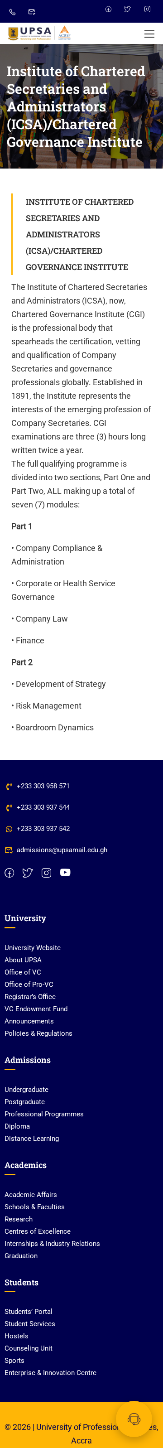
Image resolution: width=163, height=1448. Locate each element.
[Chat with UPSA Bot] (134, 1419)
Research (19, 1219)
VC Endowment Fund (36, 1009)
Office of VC (23, 972)
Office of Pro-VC (29, 984)
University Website (33, 948)
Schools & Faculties (35, 1207)
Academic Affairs (31, 1195)
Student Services (30, 1324)
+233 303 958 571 (43, 786)
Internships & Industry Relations (52, 1244)
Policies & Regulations (38, 1033)
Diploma (17, 1126)
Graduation (21, 1256)
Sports (14, 1360)
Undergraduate (26, 1090)
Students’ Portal (29, 1312)
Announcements (29, 1021)
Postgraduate (25, 1102)
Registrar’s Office (30, 997)
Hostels (17, 1336)
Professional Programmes (44, 1114)
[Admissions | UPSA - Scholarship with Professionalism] (39, 33)
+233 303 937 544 (43, 807)
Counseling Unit (29, 1348)
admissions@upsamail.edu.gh (62, 850)
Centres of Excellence (38, 1231)
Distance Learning (32, 1138)
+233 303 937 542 (43, 829)
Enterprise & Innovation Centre (50, 1373)
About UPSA (23, 960)
